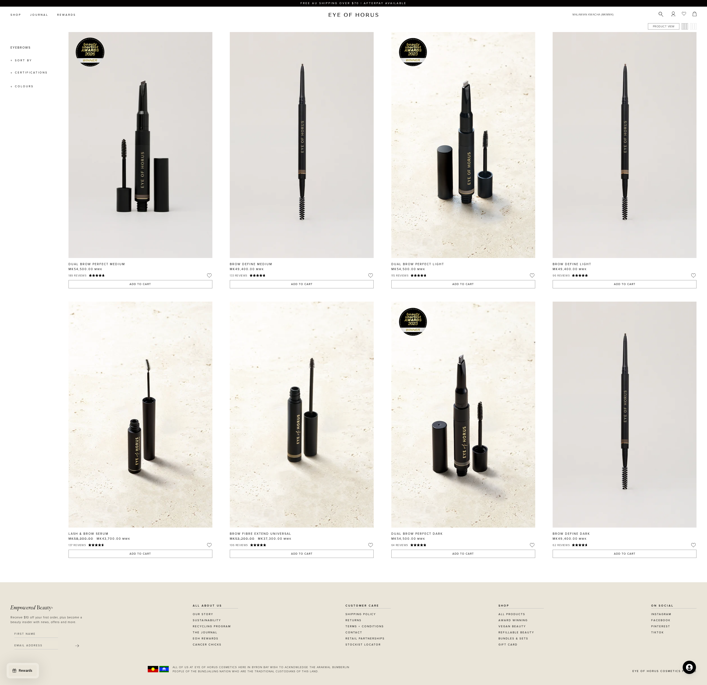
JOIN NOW (387, 382)
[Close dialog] (456, 287)
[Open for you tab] (689, 667)
